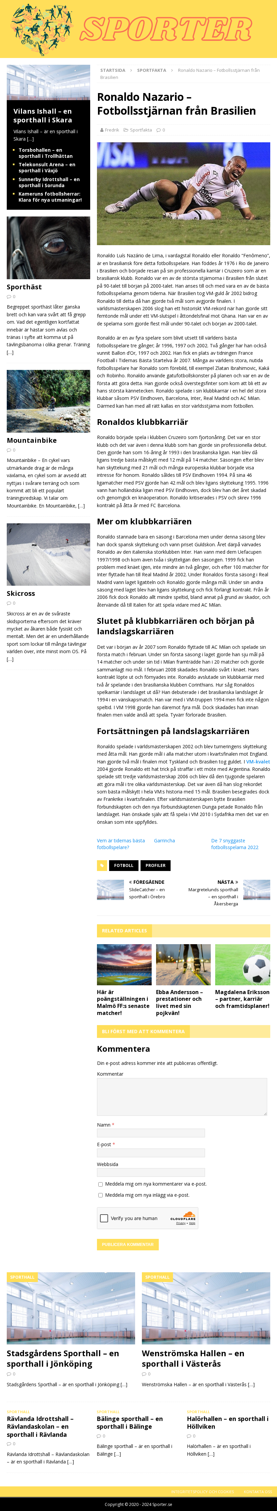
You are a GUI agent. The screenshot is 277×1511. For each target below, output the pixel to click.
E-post (104, 1144)
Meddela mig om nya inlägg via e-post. (147, 1195)
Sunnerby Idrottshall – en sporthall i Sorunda (49, 182)
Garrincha (164, 840)
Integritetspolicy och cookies (202, 1491)
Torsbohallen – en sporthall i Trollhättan (46, 153)
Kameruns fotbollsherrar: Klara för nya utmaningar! (50, 197)
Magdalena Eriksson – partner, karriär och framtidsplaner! (242, 999)
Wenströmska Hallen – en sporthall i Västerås (193, 1358)
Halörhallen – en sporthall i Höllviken (228, 1422)
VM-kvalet (258, 761)
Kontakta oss (258, 1491)
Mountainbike (32, 440)
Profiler (156, 865)
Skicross (21, 593)
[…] (30, 139)
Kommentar (110, 1074)
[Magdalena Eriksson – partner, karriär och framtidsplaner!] (242, 964)
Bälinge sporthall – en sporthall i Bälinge (130, 1422)
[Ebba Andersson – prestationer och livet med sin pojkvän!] (183, 964)
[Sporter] (128, 54)
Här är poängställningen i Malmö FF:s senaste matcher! (123, 1002)
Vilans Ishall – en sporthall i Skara (43, 115)
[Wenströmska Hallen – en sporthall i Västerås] (206, 1308)
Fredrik (112, 130)
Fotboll (123, 865)
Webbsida (107, 1164)
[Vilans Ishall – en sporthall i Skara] (48, 96)
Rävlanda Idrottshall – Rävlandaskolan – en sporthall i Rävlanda (40, 1427)
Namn (104, 1125)
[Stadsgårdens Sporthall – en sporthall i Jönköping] (71, 1308)
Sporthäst (24, 286)
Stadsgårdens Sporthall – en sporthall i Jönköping (63, 1358)
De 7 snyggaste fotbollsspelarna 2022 (234, 843)
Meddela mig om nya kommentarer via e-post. (156, 1184)
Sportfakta (141, 130)
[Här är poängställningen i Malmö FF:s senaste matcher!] (124, 964)
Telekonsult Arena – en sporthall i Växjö (47, 167)
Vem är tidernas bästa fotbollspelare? (121, 843)
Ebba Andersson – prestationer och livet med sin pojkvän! (179, 1002)
